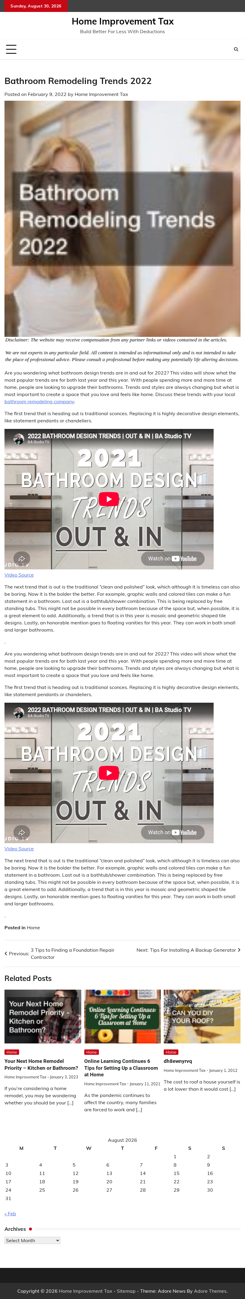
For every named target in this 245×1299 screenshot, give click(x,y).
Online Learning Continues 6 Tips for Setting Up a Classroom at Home (121, 1068)
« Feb (10, 1214)
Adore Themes (210, 1291)
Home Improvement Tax (123, 21)
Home (33, 927)
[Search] (236, 49)
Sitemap (126, 1291)
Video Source (19, 575)
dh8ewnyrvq (178, 1061)
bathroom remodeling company (39, 401)
